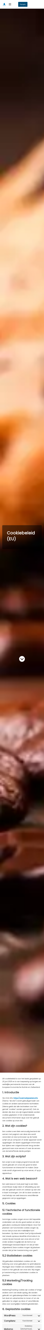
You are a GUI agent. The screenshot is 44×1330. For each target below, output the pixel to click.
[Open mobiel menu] (10, 4)
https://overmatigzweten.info (25, 1098)
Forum (23, 4)
